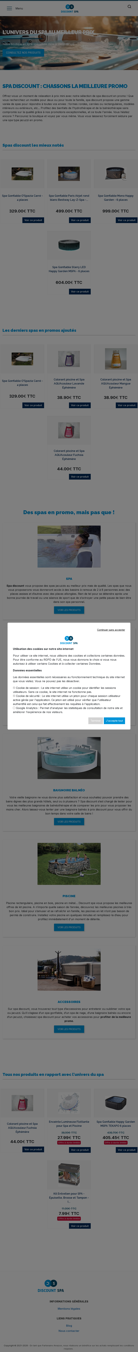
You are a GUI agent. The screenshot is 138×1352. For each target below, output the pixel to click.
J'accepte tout (114, 720)
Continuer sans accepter (111, 629)
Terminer (96, 720)
